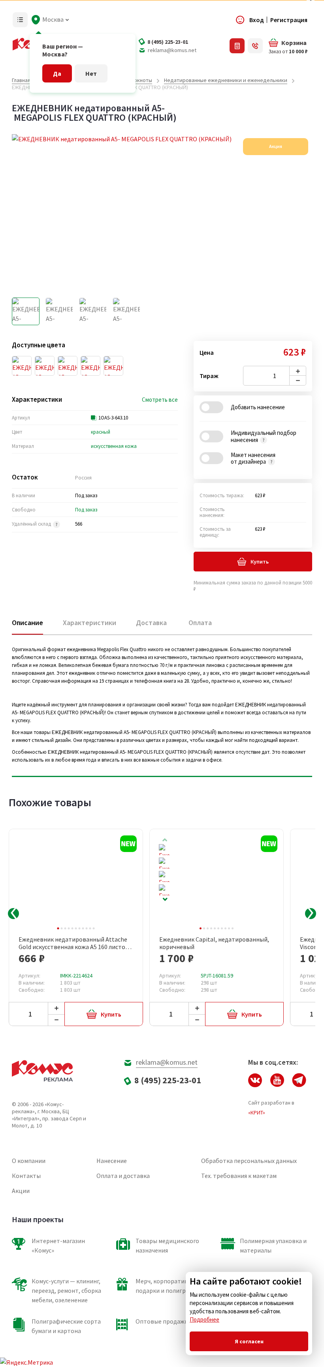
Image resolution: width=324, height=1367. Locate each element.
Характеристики (89, 622)
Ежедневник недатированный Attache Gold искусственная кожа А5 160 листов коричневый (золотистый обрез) (74, 943)
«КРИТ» (256, 1112)
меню (20, 19)
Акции (21, 1191)
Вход (256, 20)
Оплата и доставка (123, 1176)
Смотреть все (160, 399)
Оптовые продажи (162, 1321)
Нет (91, 73)
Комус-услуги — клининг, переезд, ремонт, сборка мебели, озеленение (66, 1290)
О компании (28, 1161)
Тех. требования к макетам (239, 1176)
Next (165, 900)
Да (57, 73)
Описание (27, 622)
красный (100, 432)
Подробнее (204, 1319)
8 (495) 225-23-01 (167, 41)
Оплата (200, 622)
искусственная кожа (114, 446)
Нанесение (111, 1161)
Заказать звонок (255, 45)
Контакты (26, 1176)
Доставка (151, 622)
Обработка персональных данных (249, 1161)
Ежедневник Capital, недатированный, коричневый (214, 943)
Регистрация (288, 20)
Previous (13, 913)
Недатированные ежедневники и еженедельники (225, 80)
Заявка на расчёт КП (237, 45)
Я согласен (249, 1341)
